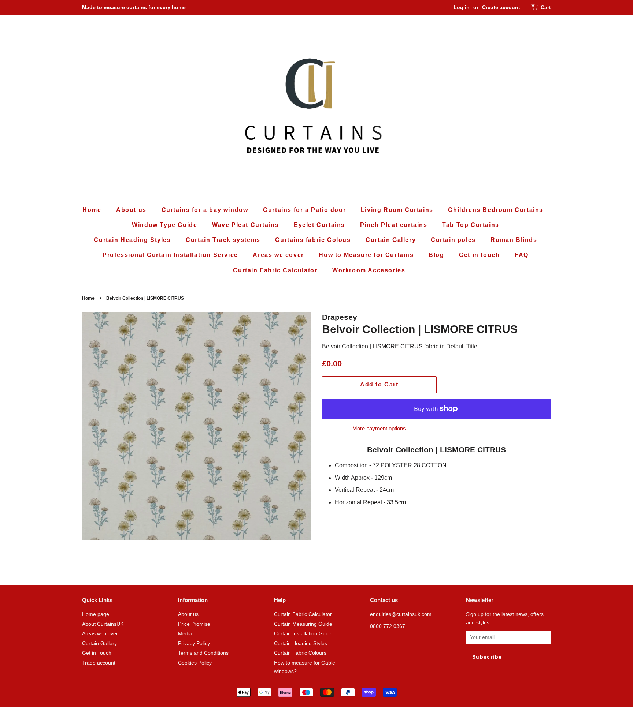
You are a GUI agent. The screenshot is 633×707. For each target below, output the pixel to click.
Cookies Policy (195, 663)
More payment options (379, 428)
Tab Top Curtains (470, 225)
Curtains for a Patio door (304, 210)
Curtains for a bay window (205, 210)
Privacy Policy (194, 643)
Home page (95, 614)
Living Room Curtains (397, 210)
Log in (462, 7)
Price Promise (194, 624)
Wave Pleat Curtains (245, 225)
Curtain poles (453, 240)
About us (131, 210)
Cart (546, 7)
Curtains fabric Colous (313, 240)
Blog (436, 255)
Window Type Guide (164, 225)
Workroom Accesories (368, 270)
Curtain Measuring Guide (303, 624)
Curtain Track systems (223, 240)
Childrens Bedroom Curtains (495, 210)
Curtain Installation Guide (303, 633)
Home (91, 210)
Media (185, 633)
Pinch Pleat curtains (393, 225)
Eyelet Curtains (319, 225)
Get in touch (479, 255)
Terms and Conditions (203, 653)
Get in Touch (96, 653)
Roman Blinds (514, 240)
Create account (501, 7)
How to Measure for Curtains (366, 255)
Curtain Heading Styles (132, 240)
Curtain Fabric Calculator (275, 270)
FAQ (522, 255)
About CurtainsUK (102, 624)
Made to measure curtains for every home (134, 7)
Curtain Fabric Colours (300, 653)
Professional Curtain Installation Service (170, 255)
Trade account (98, 663)
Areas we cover (278, 255)
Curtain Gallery (391, 240)
